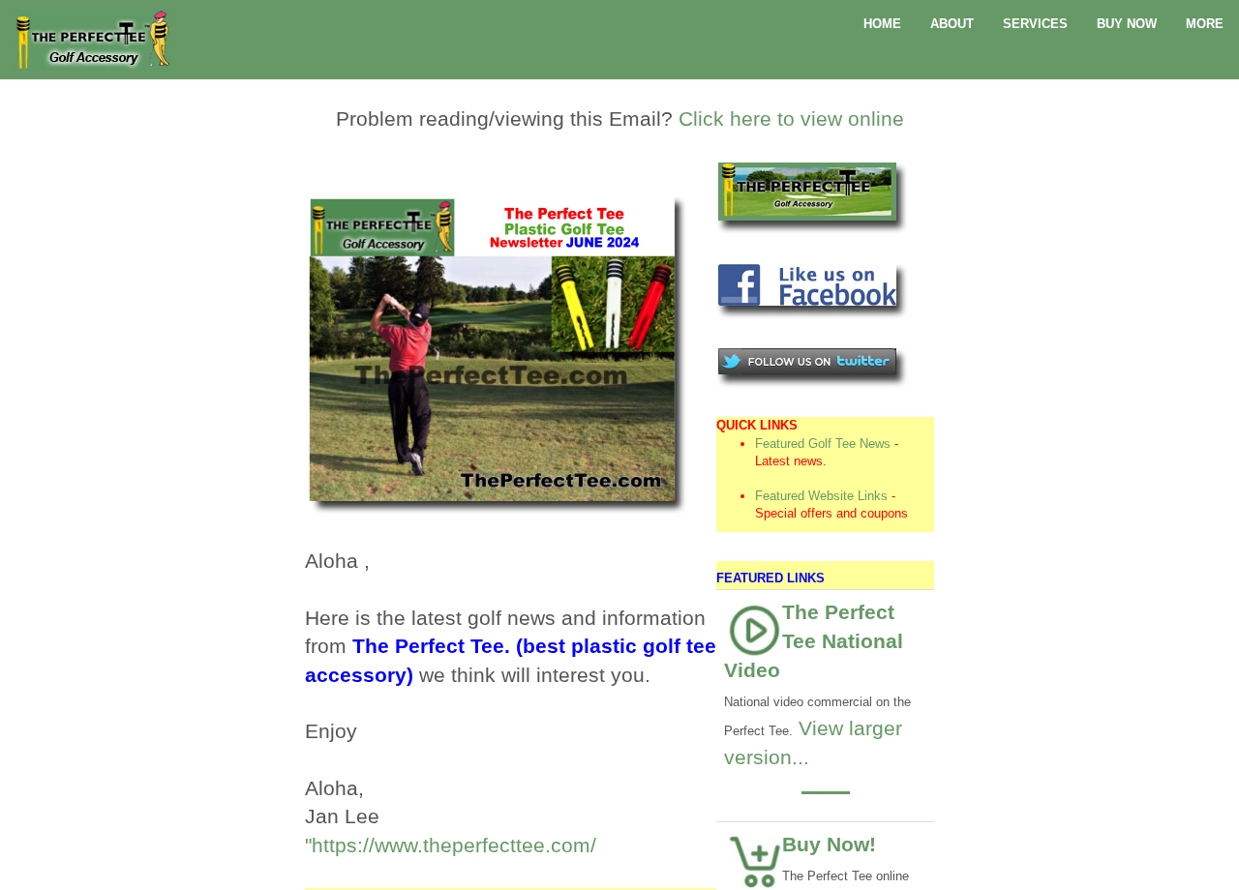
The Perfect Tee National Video (813, 641)
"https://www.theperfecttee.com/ (450, 845)
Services (1035, 23)
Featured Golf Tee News (823, 443)
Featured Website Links (821, 496)
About (952, 23)
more (1205, 23)
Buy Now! (829, 844)
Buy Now (1127, 23)
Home (882, 23)
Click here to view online (791, 118)
